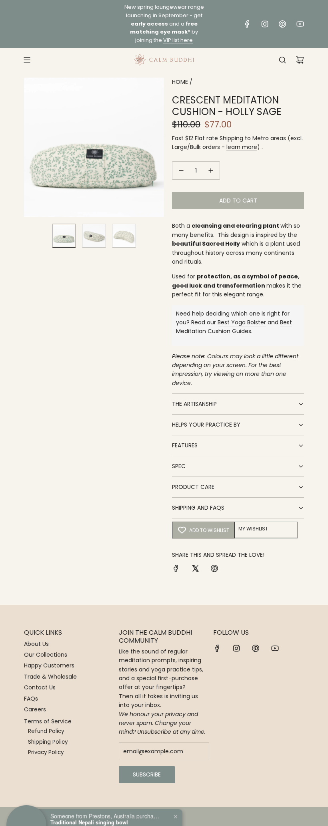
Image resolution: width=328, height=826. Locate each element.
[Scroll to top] (311, 817)
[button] (30, 147)
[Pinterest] (282, 24)
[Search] (282, 60)
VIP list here (178, 40)
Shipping (231, 138)
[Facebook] (247, 24)
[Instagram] (265, 24)
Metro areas (269, 138)
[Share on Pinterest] (214, 570)
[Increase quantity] (211, 170)
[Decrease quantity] (181, 170)
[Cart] (300, 60)
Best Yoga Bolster (242, 322)
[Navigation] (27, 60)
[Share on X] (195, 570)
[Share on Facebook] (176, 570)
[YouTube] (300, 24)
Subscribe (147, 774)
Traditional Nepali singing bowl (89, 804)
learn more (241, 147)
